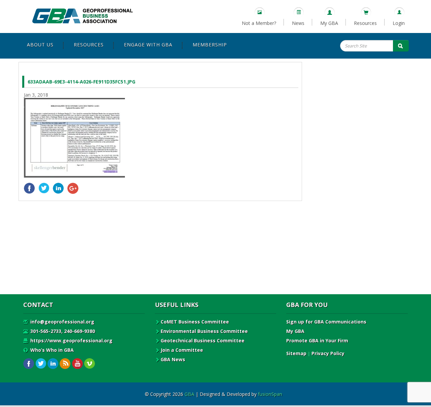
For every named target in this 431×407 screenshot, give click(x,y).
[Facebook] (29, 188)
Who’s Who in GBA (51, 350)
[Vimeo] (89, 363)
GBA (189, 394)
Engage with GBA (148, 44)
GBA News (173, 359)
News (298, 23)
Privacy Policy (327, 353)
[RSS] (65, 363)
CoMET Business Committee (195, 321)
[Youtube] (77, 363)
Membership (210, 44)
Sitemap (296, 353)
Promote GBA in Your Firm (317, 340)
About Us (40, 44)
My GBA (329, 23)
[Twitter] (43, 188)
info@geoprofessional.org (61, 321)
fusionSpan (270, 394)
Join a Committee (182, 350)
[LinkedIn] (58, 188)
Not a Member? (259, 23)
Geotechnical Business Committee (202, 340)
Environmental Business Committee (204, 331)
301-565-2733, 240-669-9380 (62, 331)
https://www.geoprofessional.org (70, 340)
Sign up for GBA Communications (326, 321)
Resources (365, 23)
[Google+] (72, 188)
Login (399, 23)
